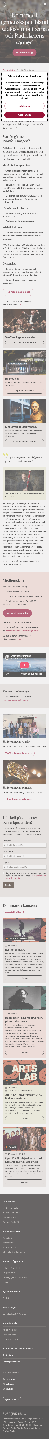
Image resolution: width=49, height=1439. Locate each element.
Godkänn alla (24, 115)
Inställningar (24, 106)
